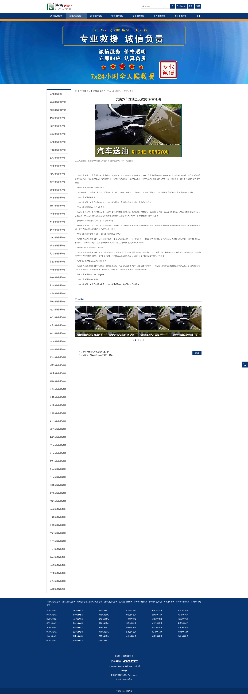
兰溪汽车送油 (183, 632)
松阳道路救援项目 (58, 517)
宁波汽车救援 (52, 614)
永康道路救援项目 (58, 413)
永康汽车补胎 (183, 610)
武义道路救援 (56, 16)
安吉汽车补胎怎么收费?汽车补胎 (96, 352)
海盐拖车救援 (131, 636)
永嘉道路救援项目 (58, 261)
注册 (198, 6)
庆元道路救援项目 (58, 533)
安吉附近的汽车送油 (130, 284)
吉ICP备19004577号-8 (124, 679)
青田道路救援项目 (58, 493)
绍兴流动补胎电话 (125, 602)
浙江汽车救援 (75, 16)
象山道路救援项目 (58, 221)
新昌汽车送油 (157, 627)
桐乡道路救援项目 (58, 309)
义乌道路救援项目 (58, 389)
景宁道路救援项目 (58, 541)
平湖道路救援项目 (58, 301)
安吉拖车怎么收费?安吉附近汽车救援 (98, 355)
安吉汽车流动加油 (113, 284)
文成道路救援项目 (58, 285)
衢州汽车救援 (52, 640)
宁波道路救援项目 (58, 117)
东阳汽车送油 (157, 636)
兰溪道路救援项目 (58, 405)
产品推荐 (79, 299)
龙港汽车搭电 (104, 627)
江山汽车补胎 (183, 627)
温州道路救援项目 (58, 141)
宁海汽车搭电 (104, 614)
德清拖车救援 (183, 636)
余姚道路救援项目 (58, 109)
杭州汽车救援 (52, 610)
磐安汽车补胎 (183, 623)
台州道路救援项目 (58, 213)
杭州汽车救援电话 (53, 602)
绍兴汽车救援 (52, 632)
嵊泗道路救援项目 (58, 485)
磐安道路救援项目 (58, 437)
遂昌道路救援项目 (58, 509)
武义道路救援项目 (58, 421)
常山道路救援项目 (58, 453)
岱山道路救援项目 (58, 477)
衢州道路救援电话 (155, 602)
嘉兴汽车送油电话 (95, 602)
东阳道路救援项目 (58, 397)
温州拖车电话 (82, 602)
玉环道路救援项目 (58, 549)
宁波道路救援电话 (68, 602)
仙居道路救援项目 (58, 589)
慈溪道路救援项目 (58, 133)
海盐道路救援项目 (58, 333)
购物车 (182, 6)
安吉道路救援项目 (58, 357)
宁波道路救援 (117, 16)
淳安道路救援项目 (58, 149)
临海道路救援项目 (58, 565)
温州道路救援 (138, 16)
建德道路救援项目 (58, 101)
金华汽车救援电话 (140, 602)
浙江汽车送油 (82, 274)
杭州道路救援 (96, 16)
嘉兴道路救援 (159, 16)
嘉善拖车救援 (131, 632)
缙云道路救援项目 (58, 501)
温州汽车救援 (52, 619)
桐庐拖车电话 (78, 627)
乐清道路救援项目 (58, 245)
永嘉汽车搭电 (104, 632)
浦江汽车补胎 (183, 619)
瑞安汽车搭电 (104, 619)
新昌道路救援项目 (58, 381)
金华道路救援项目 (58, 181)
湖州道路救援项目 (58, 165)
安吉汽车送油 (82, 284)
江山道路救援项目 (58, 445)
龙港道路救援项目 (58, 253)
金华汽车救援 (52, 636)
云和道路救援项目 (58, 525)
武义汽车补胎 (183, 614)
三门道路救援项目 (58, 573)
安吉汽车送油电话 (97, 284)
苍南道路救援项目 (58, 277)
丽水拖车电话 (78, 614)
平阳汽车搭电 (104, 636)
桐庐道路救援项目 (58, 125)
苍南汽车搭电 (104, 640)
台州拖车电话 (78, 619)
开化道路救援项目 (58, 461)
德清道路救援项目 (58, 341)
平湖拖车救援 (131, 619)
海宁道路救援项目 (58, 317)
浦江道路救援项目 (58, 429)
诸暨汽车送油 (157, 619)
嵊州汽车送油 (157, 623)
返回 (197, 353)
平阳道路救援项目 (58, 269)
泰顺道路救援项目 (58, 293)
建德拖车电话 (78, 623)
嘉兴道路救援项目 (58, 157)
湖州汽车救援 (52, 627)
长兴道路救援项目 (58, 349)
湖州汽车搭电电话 (110, 602)
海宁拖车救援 (131, 627)
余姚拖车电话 (78, 636)
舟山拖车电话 (169, 602)
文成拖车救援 (131, 610)
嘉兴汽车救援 (52, 623)
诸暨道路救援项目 (58, 365)
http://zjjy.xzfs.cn (101, 274)
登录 (191, 6)
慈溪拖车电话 (78, 640)
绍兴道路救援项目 (58, 173)
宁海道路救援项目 (58, 229)
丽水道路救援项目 (58, 205)
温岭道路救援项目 (58, 557)
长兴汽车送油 (157, 610)
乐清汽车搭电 (104, 623)
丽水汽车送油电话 (182, 602)
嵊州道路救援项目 (58, 373)
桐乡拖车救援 (131, 623)
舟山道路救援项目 (58, 197)
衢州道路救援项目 (58, 189)
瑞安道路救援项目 (58, 237)
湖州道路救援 (180, 16)
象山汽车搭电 (104, 610)
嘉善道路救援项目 (58, 325)
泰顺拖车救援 (131, 614)
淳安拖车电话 (78, 632)
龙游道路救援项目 (58, 469)
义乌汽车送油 (157, 632)
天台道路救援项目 (58, 581)
